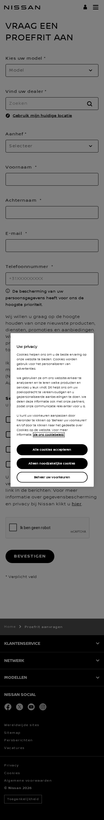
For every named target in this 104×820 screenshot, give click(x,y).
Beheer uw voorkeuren (52, 477)
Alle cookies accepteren (52, 449)
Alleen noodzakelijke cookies (52, 463)
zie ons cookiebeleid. (49, 435)
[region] (52, 410)
